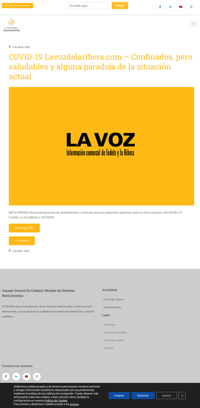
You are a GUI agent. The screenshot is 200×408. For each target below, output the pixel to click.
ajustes (74, 404)
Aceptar (119, 395)
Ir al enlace (22, 240)
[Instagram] (191, 7)
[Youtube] (181, 7)
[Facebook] (160, 7)
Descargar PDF (24, 228)
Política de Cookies (56, 400)
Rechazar (143, 395)
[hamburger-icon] (193, 24)
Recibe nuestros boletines (17, 5)
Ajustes (166, 395)
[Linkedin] (170, 7)
